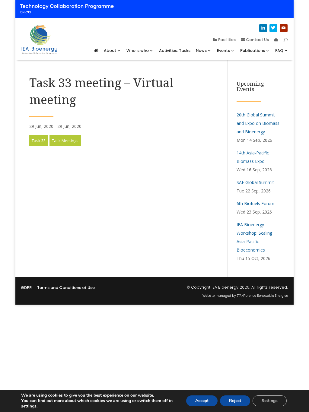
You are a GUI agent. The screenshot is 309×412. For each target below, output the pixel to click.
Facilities (226, 40)
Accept (202, 401)
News (201, 50)
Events (223, 50)
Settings (270, 401)
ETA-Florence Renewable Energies (262, 295)
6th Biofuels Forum (255, 203)
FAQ (279, 50)
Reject (235, 401)
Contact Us (257, 40)
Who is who (137, 50)
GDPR (26, 288)
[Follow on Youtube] (284, 28)
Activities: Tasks (174, 50)
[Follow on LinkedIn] (263, 28)
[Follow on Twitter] (273, 28)
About (110, 50)
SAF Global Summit (255, 182)
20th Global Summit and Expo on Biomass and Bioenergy (258, 123)
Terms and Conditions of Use (66, 288)
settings (29, 406)
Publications (252, 50)
